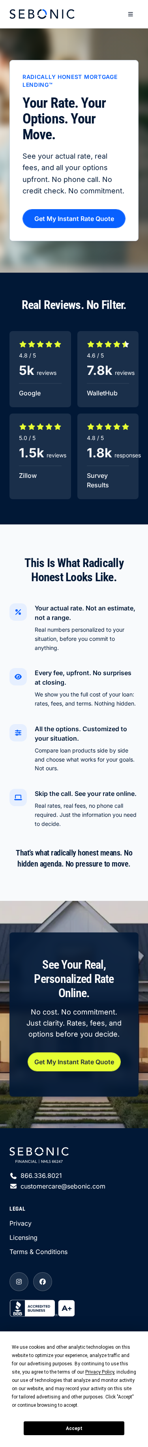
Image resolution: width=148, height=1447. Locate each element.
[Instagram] (18, 1281)
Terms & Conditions (38, 1252)
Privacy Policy (99, 1372)
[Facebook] (42, 1281)
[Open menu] (131, 14)
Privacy (20, 1223)
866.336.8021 (41, 1175)
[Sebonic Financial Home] (42, 14)
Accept (74, 1428)
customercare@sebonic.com (63, 1186)
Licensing (23, 1237)
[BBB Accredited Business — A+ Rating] (74, 1307)
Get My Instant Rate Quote (74, 219)
